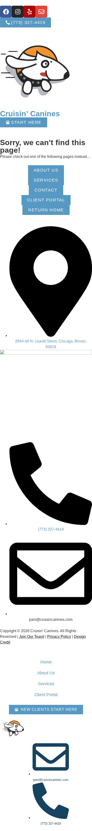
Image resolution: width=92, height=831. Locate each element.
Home (46, 662)
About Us (46, 673)
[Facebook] (6, 12)
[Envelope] (41, 12)
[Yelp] (29, 12)
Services (46, 683)
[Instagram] (18, 12)
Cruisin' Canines (30, 113)
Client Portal (46, 694)
